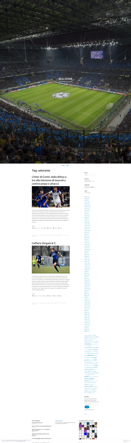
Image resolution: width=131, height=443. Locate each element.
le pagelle (85, 371)
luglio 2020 (86, 310)
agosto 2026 (86, 196)
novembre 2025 (87, 206)
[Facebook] (66, 84)
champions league (88, 347)
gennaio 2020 (87, 317)
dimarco (89, 353)
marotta (85, 372)
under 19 (85, 392)
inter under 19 (91, 365)
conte (96, 347)
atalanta (93, 337)
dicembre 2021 (87, 283)
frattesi (91, 357)
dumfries (97, 353)
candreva (85, 345)
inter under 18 (86, 365)
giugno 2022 (86, 273)
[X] (64, 84)
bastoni (86, 338)
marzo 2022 (86, 278)
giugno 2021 (86, 293)
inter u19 (96, 362)
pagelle (86, 376)
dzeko (85, 355)
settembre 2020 (87, 307)
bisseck (85, 340)
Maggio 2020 (86, 314)
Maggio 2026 (86, 198)
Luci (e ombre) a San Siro (37, 422)
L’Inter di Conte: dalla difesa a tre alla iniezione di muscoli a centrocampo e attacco (49, 180)
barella (97, 337)
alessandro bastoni (89, 335)
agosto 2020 (86, 309)
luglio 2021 (86, 292)
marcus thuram (94, 371)
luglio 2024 (86, 234)
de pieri (93, 351)
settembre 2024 (87, 230)
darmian (85, 351)
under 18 (94, 391)
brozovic (91, 340)
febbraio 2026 (87, 201)
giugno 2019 (86, 329)
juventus (88, 367)
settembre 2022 (87, 268)
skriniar (94, 386)
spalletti (88, 388)
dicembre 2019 (87, 319)
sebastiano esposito (90, 382)
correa (85, 349)
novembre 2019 (87, 321)
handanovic (91, 360)
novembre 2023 (87, 246)
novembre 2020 (87, 303)
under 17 (90, 391)
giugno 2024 (86, 235)
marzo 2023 (86, 258)
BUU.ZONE (65, 78)
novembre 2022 (87, 264)
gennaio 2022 (87, 281)
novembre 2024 (87, 227)
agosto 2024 (86, 232)
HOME (63, 165)
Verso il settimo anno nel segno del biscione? (41, 426)
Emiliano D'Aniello (36, 235)
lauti (94, 369)
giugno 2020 (86, 312)
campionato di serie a (95, 344)
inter (50, 235)
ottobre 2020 (86, 305)
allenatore (94, 335)
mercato (89, 372)
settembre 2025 (87, 210)
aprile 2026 (86, 200)
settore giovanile (91, 384)
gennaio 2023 (87, 261)
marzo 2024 (86, 240)
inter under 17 (96, 363)
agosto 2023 (86, 251)
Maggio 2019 (86, 331)
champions (90, 345)
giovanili (86, 360)
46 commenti (60, 235)
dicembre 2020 (87, 302)
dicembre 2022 (87, 263)
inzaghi (96, 365)
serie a (86, 384)
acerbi (85, 335)
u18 (91, 389)
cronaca (95, 349)
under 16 (86, 391)
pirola (92, 376)
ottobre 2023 (86, 247)
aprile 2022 (86, 276)
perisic (90, 376)
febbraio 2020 (87, 315)
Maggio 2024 (86, 237)
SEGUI (87, 407)
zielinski (93, 392)
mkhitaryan (96, 372)
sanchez (85, 382)
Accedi (85, 414)
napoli (88, 374)
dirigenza (93, 353)
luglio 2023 (86, 252)
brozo (88, 340)
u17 (89, 389)
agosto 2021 (86, 290)
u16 (88, 389)
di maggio (85, 353)
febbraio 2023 (87, 259)
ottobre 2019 (86, 322)
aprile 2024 (86, 239)
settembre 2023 (87, 249)
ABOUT (67, 165)
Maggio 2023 (86, 256)
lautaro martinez (88, 369)
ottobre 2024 (86, 229)
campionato (87, 344)
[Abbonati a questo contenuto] (55, 420)
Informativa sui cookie (22, 441)
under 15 (94, 389)
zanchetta (89, 392)
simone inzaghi (88, 386)
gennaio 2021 (87, 300)
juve (85, 367)
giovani (95, 357)
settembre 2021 (87, 288)
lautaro (95, 367)
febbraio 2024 (87, 242)
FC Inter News (59, 420)
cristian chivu (89, 349)
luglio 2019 (86, 327)
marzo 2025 (86, 220)
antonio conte (87, 337)
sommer (85, 388)
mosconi (85, 374)
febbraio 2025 (87, 222)
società (97, 386)
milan (92, 372)
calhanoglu (95, 342)
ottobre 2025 (86, 208)
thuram (85, 389)
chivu (93, 347)
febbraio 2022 (87, 280)
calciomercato (43, 235)
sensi (95, 382)
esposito (95, 355)
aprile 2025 (86, 218)
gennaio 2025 (87, 223)
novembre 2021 (87, 285)
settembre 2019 (87, 324)
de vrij (96, 351)
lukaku (89, 371)
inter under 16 (91, 363)
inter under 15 (86, 363)
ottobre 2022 (86, 266)
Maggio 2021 (86, 295)
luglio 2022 (86, 271)
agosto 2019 (86, 326)
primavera (87, 381)
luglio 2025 (86, 213)
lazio (96, 369)
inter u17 (93, 362)
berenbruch (95, 338)
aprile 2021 (86, 297)
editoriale (47, 235)
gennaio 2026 (87, 203)
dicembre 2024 (87, 225)
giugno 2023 (86, 254)
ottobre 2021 (86, 286)
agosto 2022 (86, 269)
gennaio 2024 (87, 244)
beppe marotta (90, 338)
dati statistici (89, 351)
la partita (91, 367)
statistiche (95, 388)
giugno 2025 (86, 215)
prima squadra (53, 235)
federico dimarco (87, 357)
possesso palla (96, 376)
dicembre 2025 (87, 205)
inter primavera (88, 362)
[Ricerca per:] (89, 174)
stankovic (91, 388)
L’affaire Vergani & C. (44, 243)
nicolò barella (92, 374)
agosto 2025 (86, 212)
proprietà (91, 380)
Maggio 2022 (86, 275)
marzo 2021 (86, 298)
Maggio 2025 (86, 217)
